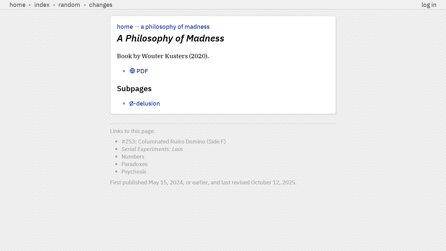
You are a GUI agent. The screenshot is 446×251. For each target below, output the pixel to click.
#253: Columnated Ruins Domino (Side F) (173, 141)
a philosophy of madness (175, 26)
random (69, 4)
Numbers (132, 156)
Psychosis (133, 171)
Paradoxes (134, 164)
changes (100, 4)
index (42, 4)
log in (429, 4)
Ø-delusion (144, 103)
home (17, 4)
